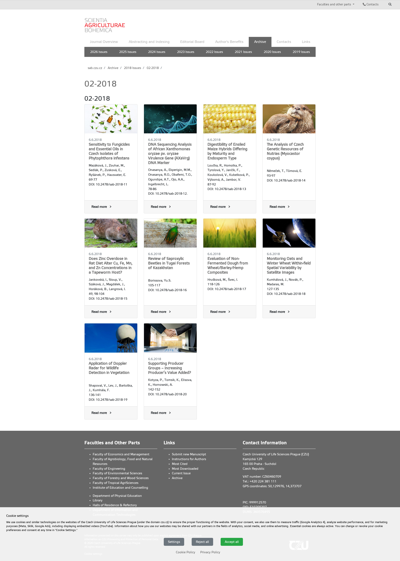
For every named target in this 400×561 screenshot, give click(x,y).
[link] (105, 23)
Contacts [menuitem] (284, 42)
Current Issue (181, 473)
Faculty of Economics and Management (121, 454)
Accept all (232, 541)
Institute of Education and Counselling (120, 487)
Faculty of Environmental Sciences (117, 473)
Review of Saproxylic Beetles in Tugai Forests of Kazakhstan (169, 263)
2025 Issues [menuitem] (127, 52)
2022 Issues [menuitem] (214, 52)
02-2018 (152, 68)
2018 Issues (132, 68)
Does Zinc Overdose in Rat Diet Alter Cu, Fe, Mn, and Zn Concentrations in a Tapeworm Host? (110, 265)
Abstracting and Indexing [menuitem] (149, 42)
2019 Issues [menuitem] (301, 52)
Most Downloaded (185, 468)
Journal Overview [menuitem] (104, 42)
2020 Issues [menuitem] (272, 52)
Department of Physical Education (117, 495)
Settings (174, 541)
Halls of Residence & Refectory (115, 505)
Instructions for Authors (189, 459)
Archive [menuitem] (260, 42)
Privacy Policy (210, 552)
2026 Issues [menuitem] (98, 52)
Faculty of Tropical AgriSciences (115, 483)
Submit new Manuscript (189, 454)
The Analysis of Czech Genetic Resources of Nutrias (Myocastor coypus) (285, 151)
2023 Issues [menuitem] (185, 52)
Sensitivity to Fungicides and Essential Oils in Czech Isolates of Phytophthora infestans (109, 151)
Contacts (372, 4)
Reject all (202, 541)
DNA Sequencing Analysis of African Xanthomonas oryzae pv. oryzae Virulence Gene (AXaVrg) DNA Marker (170, 153)
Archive (112, 68)
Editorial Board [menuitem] (192, 42)
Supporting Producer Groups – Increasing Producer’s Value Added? (169, 368)
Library (97, 500)
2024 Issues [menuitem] (156, 52)
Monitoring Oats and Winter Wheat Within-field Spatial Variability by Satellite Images (289, 265)
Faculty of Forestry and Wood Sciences (121, 478)
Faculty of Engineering (109, 468)
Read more (99, 206)
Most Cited (180, 464)
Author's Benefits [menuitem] (229, 42)
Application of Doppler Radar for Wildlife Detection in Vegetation (109, 368)
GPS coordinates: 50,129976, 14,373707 (272, 486)
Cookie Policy (185, 552)
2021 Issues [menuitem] (243, 52)
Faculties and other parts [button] (334, 4)
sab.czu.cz (95, 68)
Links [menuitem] (306, 42)
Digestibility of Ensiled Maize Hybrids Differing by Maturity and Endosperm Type (227, 151)
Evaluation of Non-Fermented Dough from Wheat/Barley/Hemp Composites (228, 265)
